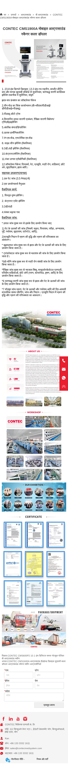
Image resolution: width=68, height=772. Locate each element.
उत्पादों (13, 14)
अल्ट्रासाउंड (26, 14)
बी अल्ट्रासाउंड (42, 14)
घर (5, 14)
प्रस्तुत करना (49, 705)
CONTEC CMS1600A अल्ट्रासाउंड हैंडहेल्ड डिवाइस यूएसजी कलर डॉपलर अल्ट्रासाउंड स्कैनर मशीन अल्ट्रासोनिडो (34, 662)
